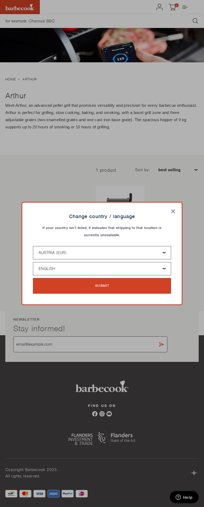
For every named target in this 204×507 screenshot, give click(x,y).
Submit (102, 285)
